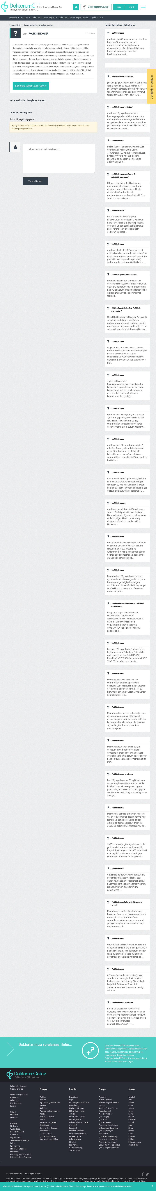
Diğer (71, 1100)
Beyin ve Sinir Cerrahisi (49, 1128)
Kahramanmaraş (134, 1142)
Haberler (13, 1123)
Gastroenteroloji (75, 1148)
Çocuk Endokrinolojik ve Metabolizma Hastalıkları (108, 1126)
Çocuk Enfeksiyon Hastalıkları (106, 1132)
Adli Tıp (43, 1100)
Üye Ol (131, 7)
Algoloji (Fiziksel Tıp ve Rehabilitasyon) (108, 1109)
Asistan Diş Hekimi (47, 1116)
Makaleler (14, 1115)
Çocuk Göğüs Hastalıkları (109, 1148)
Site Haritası (15, 1146)
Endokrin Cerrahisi (76, 1131)
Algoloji (102, 1105)
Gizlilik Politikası (16, 1089)
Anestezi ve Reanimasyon (49, 1111)
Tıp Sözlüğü (15, 1129)
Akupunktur (103, 1097)
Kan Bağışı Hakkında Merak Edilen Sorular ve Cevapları (20, 1155)
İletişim (13, 1106)
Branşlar (43, 1089)
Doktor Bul (14, 1100)
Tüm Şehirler (133, 1145)
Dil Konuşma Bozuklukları (79, 1102)
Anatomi (43, 1105)
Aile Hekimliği (74, 1150)
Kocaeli (131, 1122)
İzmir (130, 1100)
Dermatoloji (73, 1097)
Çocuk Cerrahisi (105, 1122)
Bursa (130, 1105)
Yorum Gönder (35, 181)
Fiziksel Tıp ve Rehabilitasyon (75, 1137)
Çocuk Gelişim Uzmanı (108, 1142)
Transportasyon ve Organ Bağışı (20, 1141)
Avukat (42, 1119)
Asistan (43, 1114)
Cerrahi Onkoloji (46, 1133)
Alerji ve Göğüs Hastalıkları (109, 1102)
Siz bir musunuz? (98, 7)
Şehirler (131, 1089)
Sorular (13, 1112)
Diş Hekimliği (74, 1105)
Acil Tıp (43, 1097)
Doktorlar (14, 1117)
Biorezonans (45, 1131)
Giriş (119, 7)
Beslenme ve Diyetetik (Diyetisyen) (48, 1123)
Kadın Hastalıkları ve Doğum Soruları (38, 25)
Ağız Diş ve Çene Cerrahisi (50, 1102)
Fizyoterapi (73, 1145)
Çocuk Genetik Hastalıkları (109, 1145)
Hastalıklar (14, 1097)
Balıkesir (131, 1139)
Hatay (130, 1128)
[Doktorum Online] (23, 5)
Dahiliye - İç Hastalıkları (49, 1139)
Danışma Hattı (14, 25)
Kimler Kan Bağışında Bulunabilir (18, 1150)
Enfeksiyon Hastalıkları (78, 1133)
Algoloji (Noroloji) (106, 1114)
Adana (130, 1111)
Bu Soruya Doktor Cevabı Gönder (30, 86)
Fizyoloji (72, 1142)
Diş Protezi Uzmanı (76, 1108)
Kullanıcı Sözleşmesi (18, 1086)
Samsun (131, 1136)
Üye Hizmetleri (15, 1103)
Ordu (130, 1125)
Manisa (131, 1131)
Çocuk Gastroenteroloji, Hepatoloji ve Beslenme (108, 1137)
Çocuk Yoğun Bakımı (48, 1136)
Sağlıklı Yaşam (15, 1137)
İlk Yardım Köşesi (17, 1132)
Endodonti (73, 1128)
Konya (130, 1114)
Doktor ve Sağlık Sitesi (19, 1095)
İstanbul (131, 1097)
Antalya (131, 1108)
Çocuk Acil (103, 1119)
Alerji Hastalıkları (105, 1100)
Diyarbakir (132, 1119)
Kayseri (131, 1133)
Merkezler (14, 1126)
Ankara (131, 1102)
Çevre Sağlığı (104, 1116)
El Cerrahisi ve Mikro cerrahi (77, 1112)
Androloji (43, 1108)
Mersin (131, 1116)
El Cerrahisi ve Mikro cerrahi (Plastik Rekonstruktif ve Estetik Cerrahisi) (78, 1120)
